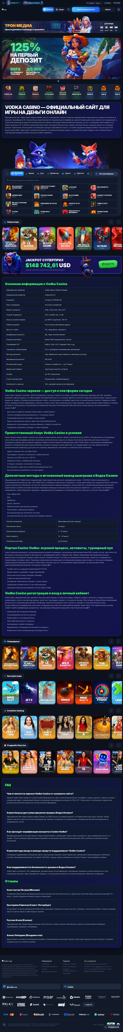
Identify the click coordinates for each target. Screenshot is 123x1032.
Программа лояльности (49, 966)
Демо (14, 244)
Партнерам (66, 973)
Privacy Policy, (88, 971)
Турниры (44, 969)
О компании (45, 964)
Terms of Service (98, 971)
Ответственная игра (69, 966)
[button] (56, 81)
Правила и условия (69, 964)
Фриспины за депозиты (49, 971)
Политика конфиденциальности (70, 970)
